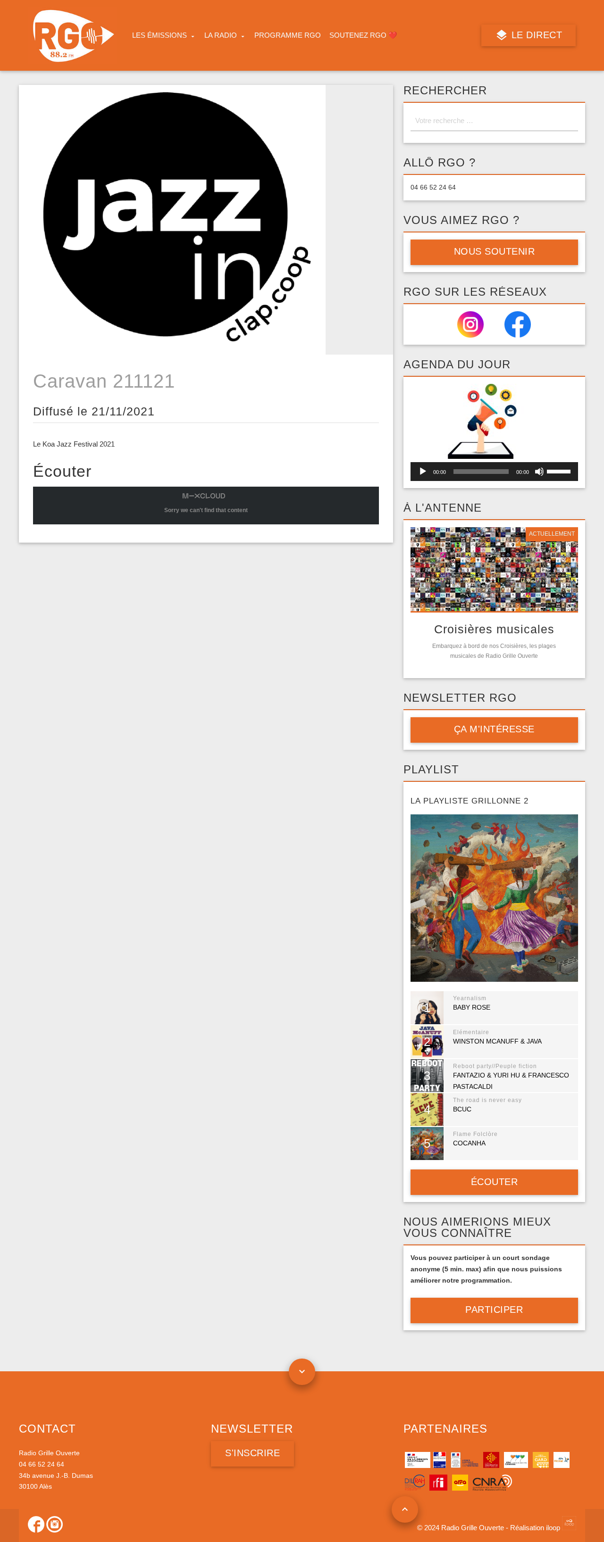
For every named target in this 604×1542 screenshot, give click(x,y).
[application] (494, 471)
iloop (554, 1528)
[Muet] (539, 471)
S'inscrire (252, 1453)
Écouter (494, 1182)
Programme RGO (287, 35)
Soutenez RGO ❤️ (363, 35)
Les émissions (159, 35)
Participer (494, 1309)
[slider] (560, 470)
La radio (220, 35)
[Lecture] (423, 471)
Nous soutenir (494, 251)
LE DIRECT (535, 35)
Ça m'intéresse (494, 729)
